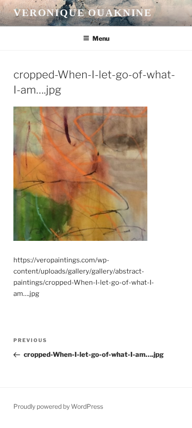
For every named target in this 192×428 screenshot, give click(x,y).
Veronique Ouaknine (82, 12)
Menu (100, 38)
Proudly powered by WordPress (58, 406)
